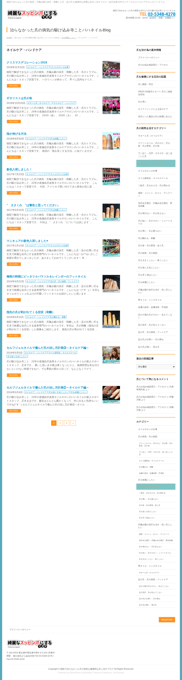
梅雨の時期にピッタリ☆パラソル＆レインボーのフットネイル (46, 276)
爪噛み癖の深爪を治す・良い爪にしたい (155, 291)
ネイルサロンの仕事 (60, 67)
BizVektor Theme (91, 672)
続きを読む (13, 86)
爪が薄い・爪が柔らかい (150, 231)
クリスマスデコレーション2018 (27, 62)
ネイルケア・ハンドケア (38, 67)
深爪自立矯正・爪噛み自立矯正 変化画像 (155, 204)
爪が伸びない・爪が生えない (152, 213)
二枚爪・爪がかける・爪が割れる (154, 185)
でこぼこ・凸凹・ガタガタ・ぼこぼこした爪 (155, 154)
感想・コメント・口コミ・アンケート (155, 194)
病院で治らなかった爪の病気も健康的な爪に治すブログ (87, 669)
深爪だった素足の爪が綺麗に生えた (155, 116)
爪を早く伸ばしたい (147, 275)
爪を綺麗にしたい (68, 38)
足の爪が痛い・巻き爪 (148, 347)
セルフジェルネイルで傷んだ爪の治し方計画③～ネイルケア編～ (48, 347)
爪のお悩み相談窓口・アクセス (153, 65)
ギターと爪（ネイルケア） (39, 103)
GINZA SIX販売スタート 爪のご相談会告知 (155, 93)
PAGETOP (167, 620)
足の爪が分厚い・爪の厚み (151, 339)
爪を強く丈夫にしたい (17, 357)
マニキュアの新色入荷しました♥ (27, 240)
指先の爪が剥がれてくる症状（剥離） (31, 312)
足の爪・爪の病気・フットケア (64, 281)
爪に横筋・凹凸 (145, 84)
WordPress (75, 672)
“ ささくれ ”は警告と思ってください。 (34, 205)
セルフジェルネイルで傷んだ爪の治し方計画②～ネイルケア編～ (48, 387)
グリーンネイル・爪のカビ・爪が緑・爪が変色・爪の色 (154, 144)
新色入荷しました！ (19, 169)
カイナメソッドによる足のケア (153, 109)
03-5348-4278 (161, 14)
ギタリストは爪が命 (19, 98)
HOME (9, 38)
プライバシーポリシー (148, 57)
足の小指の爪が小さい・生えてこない (155, 316)
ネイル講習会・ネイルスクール (62, 353)
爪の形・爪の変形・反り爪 (151, 245)
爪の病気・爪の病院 (147, 253)
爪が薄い (142, 102)
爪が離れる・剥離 (58, 317)
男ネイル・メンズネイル (150, 300)
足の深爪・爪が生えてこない (152, 325)
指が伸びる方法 (16, 133)
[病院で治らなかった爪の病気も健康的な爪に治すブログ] (32, 16)
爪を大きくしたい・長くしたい (153, 260)
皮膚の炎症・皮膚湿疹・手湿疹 (153, 307)
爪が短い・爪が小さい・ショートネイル (155, 222)
